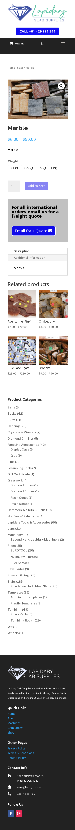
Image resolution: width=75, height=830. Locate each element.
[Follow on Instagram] (19, 813)
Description (22, 251)
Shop (11, 732)
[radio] (14, 168)
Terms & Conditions (21, 753)
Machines (14, 723)
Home (11, 67)
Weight (13, 161)
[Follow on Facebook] (11, 813)
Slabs (20, 67)
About (12, 718)
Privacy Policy (16, 748)
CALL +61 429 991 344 (37, 31)
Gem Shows (15, 728)
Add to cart (36, 186)
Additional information (29, 257)
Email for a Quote (31, 230)
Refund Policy (17, 758)
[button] (61, 85)
